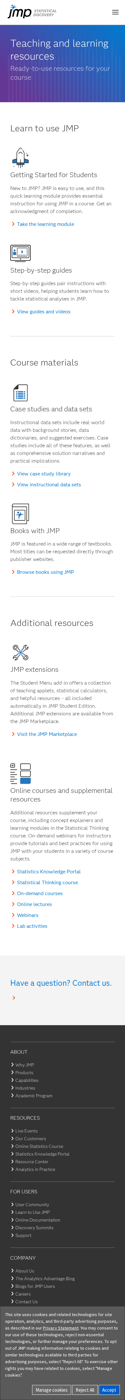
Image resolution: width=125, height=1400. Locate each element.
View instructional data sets (49, 485)
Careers (23, 1294)
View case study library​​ (44, 474)
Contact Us (26, 1302)
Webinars (27, 915)
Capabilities (26, 1080)
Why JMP (24, 1065)
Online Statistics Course (39, 1146)
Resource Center (31, 1162)
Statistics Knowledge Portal (49, 872)
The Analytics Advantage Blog (45, 1278)
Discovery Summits (34, 1228)
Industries (25, 1088)
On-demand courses (40, 893)
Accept (109, 1390)
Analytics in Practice (35, 1169)
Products (24, 1072)
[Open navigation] (115, 12)
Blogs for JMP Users (35, 1286)
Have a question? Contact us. (61, 983)
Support (23, 1235)
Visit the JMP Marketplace (47, 734)
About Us (24, 1271)
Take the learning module (45, 224)
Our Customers (30, 1138)
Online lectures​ (34, 904)
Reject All (85, 1390)
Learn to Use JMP (32, 1212)
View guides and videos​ (44, 312)
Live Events (26, 1131)
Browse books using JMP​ (45, 572)
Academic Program (34, 1096)
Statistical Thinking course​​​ (47, 882)
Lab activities (32, 926)
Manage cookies (52, 1390)
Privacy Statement (61, 1328)
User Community (32, 1204)
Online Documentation (37, 1220)
